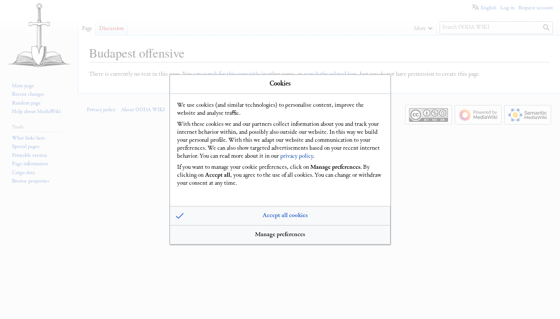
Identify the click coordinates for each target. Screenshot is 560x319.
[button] (280, 215)
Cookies (280, 84)
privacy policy (296, 156)
